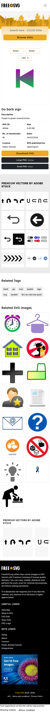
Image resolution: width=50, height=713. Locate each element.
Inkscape (5, 610)
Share (16, 51)
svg (5, 294)
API (9, 696)
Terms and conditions (21, 696)
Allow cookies (27, 710)
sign (39, 289)
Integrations (7, 648)
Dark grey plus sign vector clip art (12, 377)
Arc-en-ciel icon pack (32, 294)
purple (30, 289)
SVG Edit (5, 616)
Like (25, 58)
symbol (14, 294)
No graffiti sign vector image (37, 354)
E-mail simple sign (12, 430)
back (6, 289)
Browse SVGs (25, 37)
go (13, 289)
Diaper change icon (12, 502)
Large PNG (25, 160)
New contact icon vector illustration (12, 403)
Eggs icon (8, 454)
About (4, 638)
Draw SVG (6, 620)
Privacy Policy (36, 696)
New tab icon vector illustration (37, 379)
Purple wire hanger (37, 329)
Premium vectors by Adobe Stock (22, 185)
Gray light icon (11, 479)
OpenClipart (32, 147)
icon (21, 289)
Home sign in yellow (13, 354)
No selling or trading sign (37, 453)
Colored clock (10, 331)
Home (4, 635)
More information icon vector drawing (37, 427)
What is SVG (7, 613)
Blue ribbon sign (36, 479)
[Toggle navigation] (45, 5)
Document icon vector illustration (37, 403)
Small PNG (25, 166)
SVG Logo (6, 623)
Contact (5, 641)
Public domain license (11, 645)
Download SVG (25, 153)
